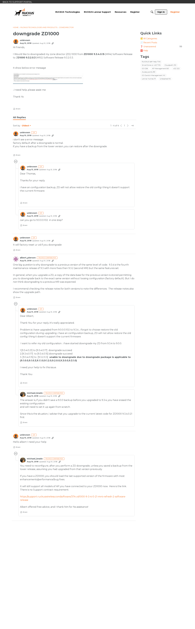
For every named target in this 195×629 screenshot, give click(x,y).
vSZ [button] (176, 68)
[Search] (152, 12)
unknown (25, 40)
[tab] (19, 117)
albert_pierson (28, 258)
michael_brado (35, 393)
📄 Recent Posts (148, 42)
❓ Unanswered (161, 46)
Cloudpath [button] (170, 65)
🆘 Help (144, 50)
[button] (48, 78)
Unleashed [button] (165, 79)
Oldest (25, 125)
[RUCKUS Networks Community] (24, 12)
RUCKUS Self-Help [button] (151, 62)
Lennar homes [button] (149, 79)
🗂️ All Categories (148, 38)
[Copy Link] (52, 43)
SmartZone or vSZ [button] (151, 65)
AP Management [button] (160, 68)
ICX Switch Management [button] (153, 75)
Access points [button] (148, 72)
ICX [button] (145, 68)
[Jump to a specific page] (132, 125)
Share (16, 109)
